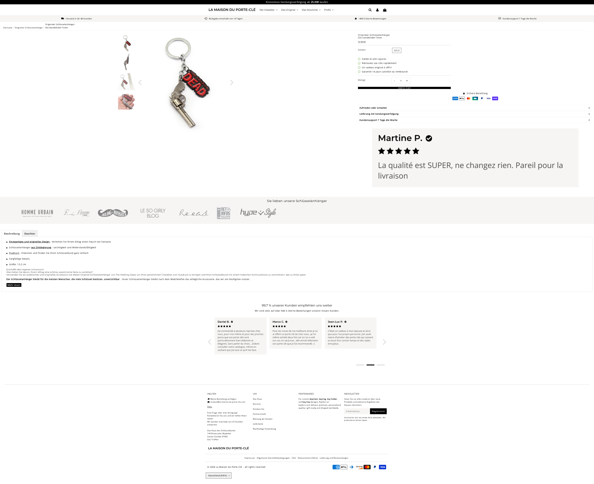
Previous (140, 82)
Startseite (7, 27)
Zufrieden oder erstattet (373, 107)
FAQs (209, 407)
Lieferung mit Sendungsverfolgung (378, 113)
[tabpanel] (126, 43)
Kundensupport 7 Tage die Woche (378, 120)
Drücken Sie (258, 409)
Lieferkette (258, 424)
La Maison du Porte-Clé (229, 466)
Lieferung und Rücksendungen (334, 458)
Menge (362, 79)
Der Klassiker (267, 9)
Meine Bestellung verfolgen (223, 399)
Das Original (288, 9)
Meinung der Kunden (263, 419)
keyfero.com (304, 405)
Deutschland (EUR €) (217, 475)
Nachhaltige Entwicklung (264, 429)
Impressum (249, 458)
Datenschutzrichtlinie (308, 458)
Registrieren (378, 411)
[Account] (377, 10)
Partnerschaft (259, 414)
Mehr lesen (13, 285)
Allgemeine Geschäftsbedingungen (273, 458)
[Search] (370, 10)
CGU (294, 458)
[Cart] (384, 10)
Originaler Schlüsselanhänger (29, 27)
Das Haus (257, 399)
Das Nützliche (310, 9)
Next (231, 82)
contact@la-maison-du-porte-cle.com (227, 402)
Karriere (257, 404)
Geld (397, 50)
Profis (327, 9)
